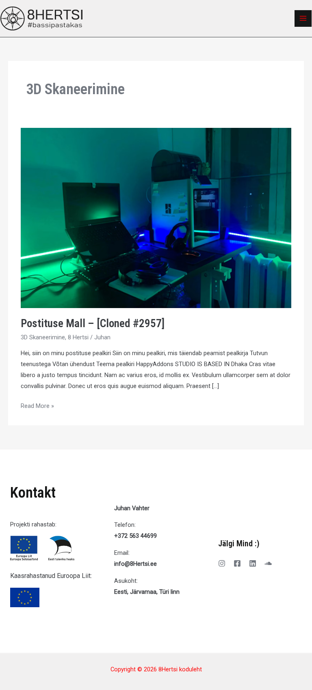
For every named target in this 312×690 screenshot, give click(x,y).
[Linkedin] (252, 563)
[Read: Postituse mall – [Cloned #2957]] (156, 217)
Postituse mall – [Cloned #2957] (93, 323)
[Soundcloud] (268, 563)
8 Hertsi (78, 337)
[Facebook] (237, 563)
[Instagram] (221, 563)
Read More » (37, 405)
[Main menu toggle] (303, 18)
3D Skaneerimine (43, 337)
